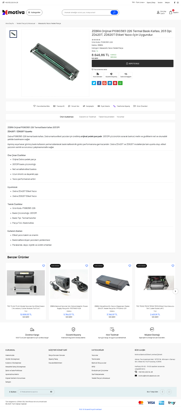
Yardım (160, 2)
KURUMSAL (10, 350)
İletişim (167, 2)
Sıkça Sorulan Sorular (57, 355)
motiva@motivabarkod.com (149, 376)
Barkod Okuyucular (99, 363)
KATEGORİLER (98, 350)
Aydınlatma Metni (12, 374)
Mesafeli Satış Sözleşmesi (15, 367)
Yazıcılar (95, 355)
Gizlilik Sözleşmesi (12, 359)
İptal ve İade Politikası (14, 370)
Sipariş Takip (151, 2)
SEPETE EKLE (134, 63)
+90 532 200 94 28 (145, 372)
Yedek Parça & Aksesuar (101, 378)
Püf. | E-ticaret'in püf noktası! (90, 409)
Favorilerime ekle (100, 69)
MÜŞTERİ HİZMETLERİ (58, 350)
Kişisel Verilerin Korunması (15, 378)
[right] (175, 291)
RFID (93, 367)
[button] (174, 12)
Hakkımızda (10, 355)
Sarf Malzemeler (98, 374)
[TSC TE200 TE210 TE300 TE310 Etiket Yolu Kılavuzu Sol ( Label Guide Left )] (155, 283)
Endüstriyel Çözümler (100, 370)
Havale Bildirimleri (55, 363)
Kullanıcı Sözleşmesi (13, 363)
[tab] (67, 117)
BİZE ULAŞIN (140, 350)
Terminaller (96, 359)
